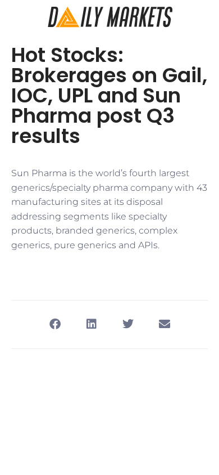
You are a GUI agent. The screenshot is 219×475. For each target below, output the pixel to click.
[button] (54, 324)
